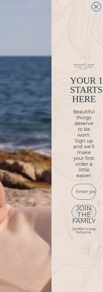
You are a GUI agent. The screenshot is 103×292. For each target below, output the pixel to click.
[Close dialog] (96, 6)
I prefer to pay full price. (84, 230)
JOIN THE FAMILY (84, 212)
